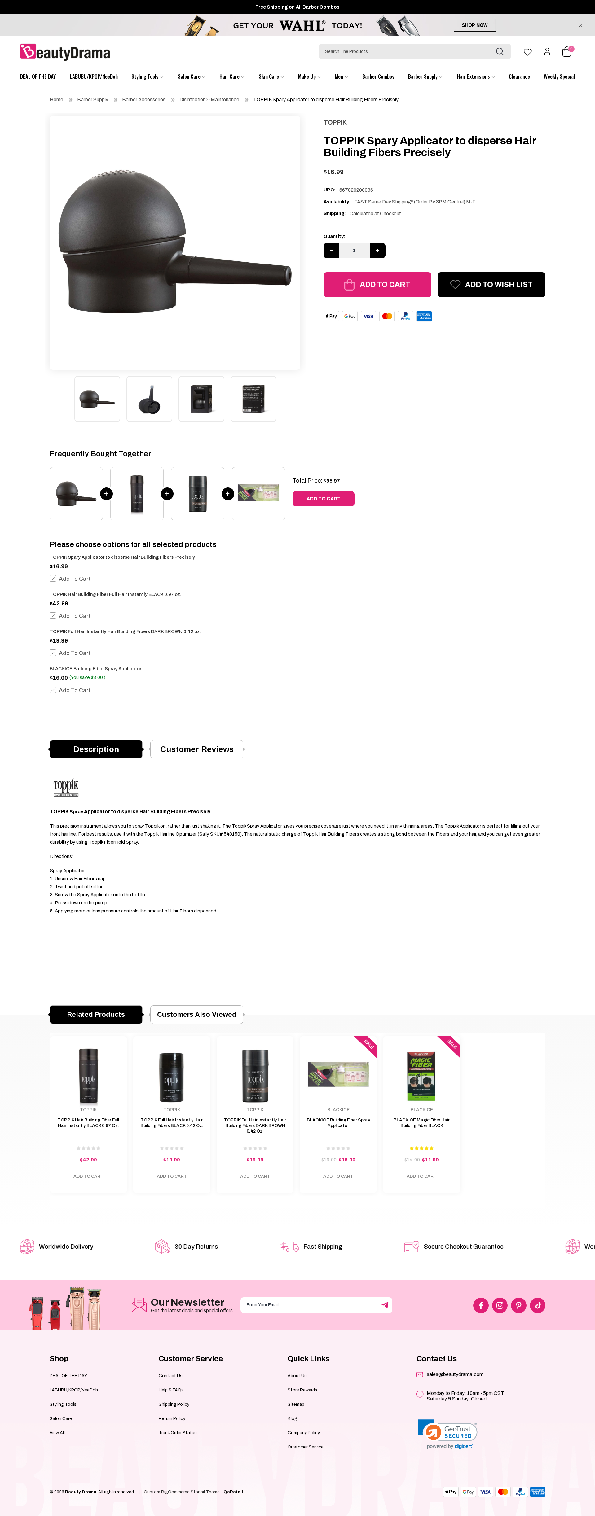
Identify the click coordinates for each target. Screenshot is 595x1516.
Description (96, 749)
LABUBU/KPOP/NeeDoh (94, 76)
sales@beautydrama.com (455, 1374)
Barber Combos (378, 76)
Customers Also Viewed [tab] (196, 1014)
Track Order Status (178, 1433)
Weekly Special (559, 76)
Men (339, 76)
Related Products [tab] (96, 1014)
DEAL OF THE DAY (38, 76)
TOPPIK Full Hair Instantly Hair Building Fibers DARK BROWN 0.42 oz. (125, 631)
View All (57, 1433)
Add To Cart (75, 579)
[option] (175, 241)
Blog (292, 1418)
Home (56, 99)
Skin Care (269, 76)
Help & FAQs (171, 1390)
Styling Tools (145, 76)
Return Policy (172, 1418)
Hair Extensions (474, 76)
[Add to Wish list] (60, 1178)
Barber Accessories (143, 99)
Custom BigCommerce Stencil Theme (182, 1492)
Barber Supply (423, 76)
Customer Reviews (197, 749)
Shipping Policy (174, 1404)
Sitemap (296, 1404)
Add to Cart (385, 285)
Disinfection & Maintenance (209, 99)
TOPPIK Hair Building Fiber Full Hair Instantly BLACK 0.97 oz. (115, 594)
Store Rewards (302, 1390)
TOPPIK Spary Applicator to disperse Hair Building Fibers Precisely (326, 99)
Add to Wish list (499, 285)
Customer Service (306, 1447)
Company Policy (304, 1433)
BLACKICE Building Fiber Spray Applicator (95, 668)
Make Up (307, 76)
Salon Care (190, 76)
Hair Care (230, 76)
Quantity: (334, 236)
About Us (297, 1376)
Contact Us (171, 1376)
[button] (447, 1434)
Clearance (519, 76)
